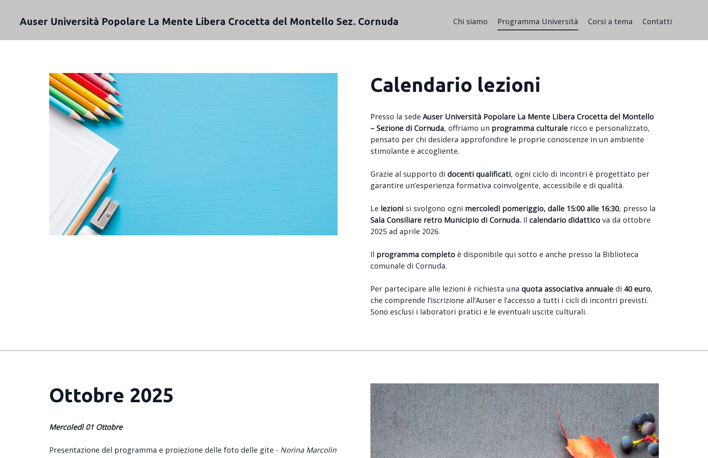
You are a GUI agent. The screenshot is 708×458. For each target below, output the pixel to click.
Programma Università (537, 21)
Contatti (657, 21)
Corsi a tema (610, 21)
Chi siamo (470, 21)
